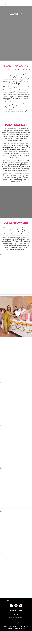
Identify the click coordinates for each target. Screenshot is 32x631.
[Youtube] (20, 605)
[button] (29, 3)
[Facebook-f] (11, 605)
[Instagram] (16, 605)
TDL (24, 628)
